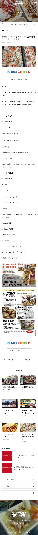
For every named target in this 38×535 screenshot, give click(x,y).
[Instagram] (14, 523)
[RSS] (24, 523)
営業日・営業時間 (6, 42)
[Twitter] (17, 523)
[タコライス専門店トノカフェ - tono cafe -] (19, 3)
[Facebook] (21, 523)
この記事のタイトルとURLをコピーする (19, 79)
